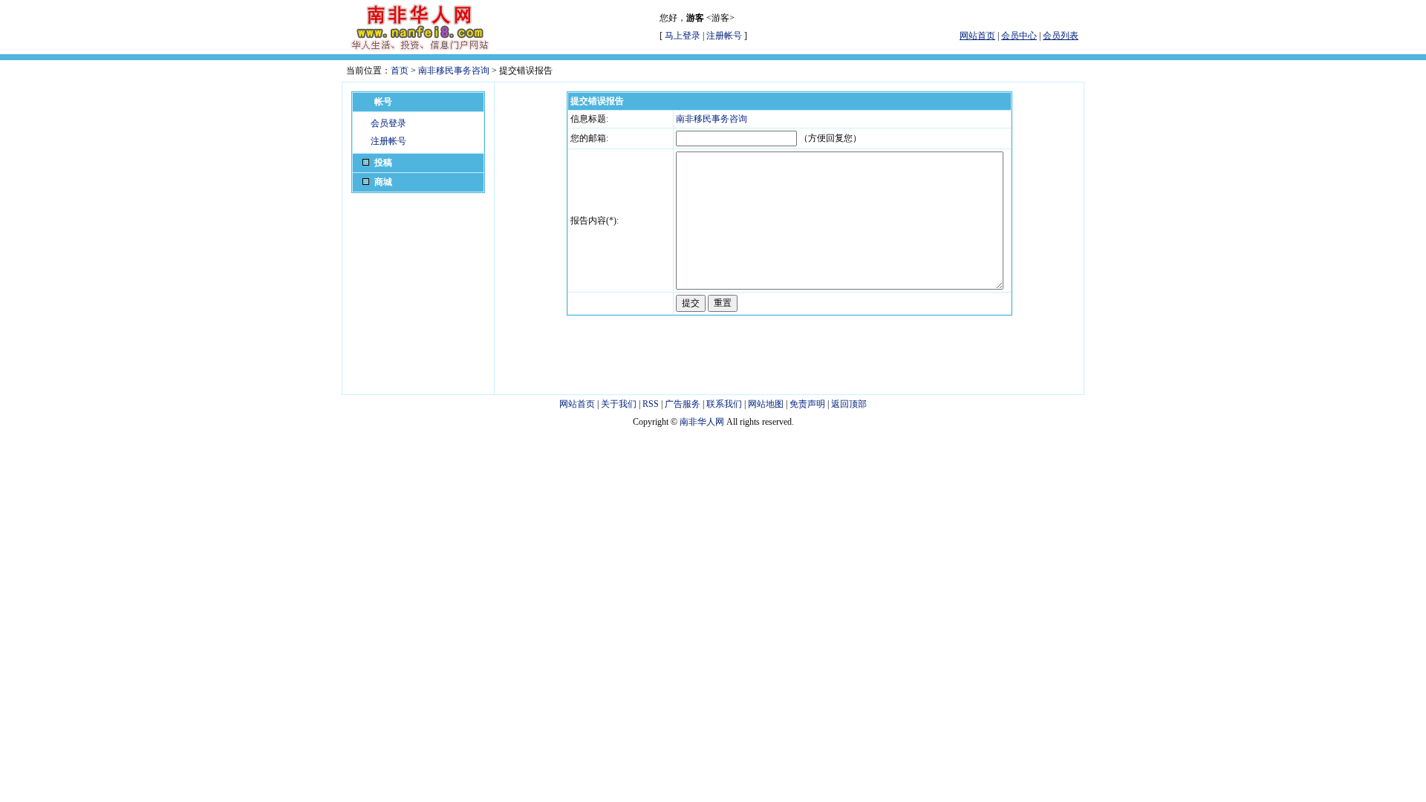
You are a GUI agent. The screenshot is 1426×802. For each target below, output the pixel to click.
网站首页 (577, 404)
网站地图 (766, 404)
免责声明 (807, 404)
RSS (650, 404)
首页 (399, 70)
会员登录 (388, 123)
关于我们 (619, 404)
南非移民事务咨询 (453, 70)
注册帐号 (724, 35)
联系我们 (724, 404)
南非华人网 (702, 422)
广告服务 (682, 404)
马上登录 (682, 35)
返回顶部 (849, 404)
